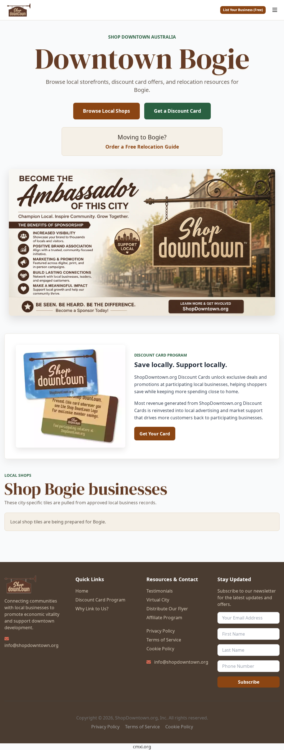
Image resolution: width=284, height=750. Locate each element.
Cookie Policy (160, 649)
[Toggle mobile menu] (275, 10)
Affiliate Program (164, 617)
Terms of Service (163, 640)
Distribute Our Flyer (167, 609)
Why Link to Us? (91, 609)
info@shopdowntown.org (31, 645)
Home (81, 591)
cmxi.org (142, 747)
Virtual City (157, 600)
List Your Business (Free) (243, 9)
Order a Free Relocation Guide (142, 146)
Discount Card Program (100, 600)
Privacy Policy (160, 631)
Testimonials (159, 591)
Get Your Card (155, 434)
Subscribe (248, 682)
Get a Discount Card (177, 111)
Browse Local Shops (106, 111)
